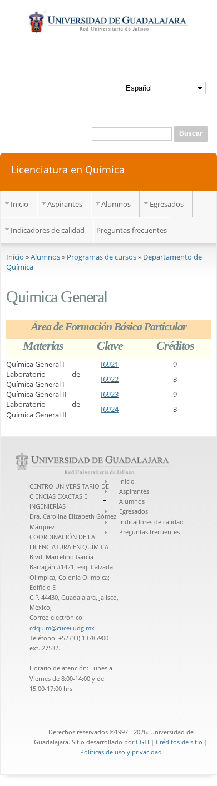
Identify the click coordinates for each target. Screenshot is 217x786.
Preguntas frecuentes (131, 230)
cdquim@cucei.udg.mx (62, 628)
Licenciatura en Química (68, 169)
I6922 (110, 379)
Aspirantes (64, 204)
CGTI (142, 742)
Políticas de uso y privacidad (121, 752)
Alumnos (116, 204)
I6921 (110, 364)
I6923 (110, 394)
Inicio (19, 204)
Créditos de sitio (179, 742)
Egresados (167, 204)
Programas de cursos (101, 257)
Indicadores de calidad (48, 230)
